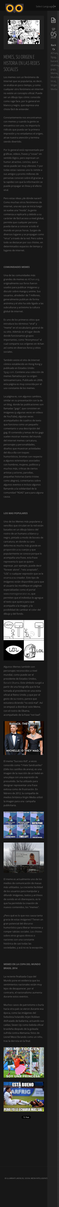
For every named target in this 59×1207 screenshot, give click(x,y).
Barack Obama (11, 682)
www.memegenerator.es (17, 593)
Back (53, 45)
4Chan (54, 53)
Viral (53, 81)
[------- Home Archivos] (30, 13)
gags (53, 69)
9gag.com (9, 372)
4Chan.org (33, 279)
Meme (54, 73)
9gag (53, 57)
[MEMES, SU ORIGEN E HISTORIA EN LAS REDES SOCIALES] (24, 43)
